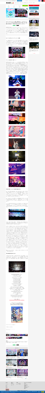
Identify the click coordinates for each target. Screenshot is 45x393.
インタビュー (19, 5)
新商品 (17, 382)
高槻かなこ (10, 342)
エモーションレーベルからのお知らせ (27, 382)
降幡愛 (16, 342)
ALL (8, 5)
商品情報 (25, 383)
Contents (7, 382)
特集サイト (12, 382)
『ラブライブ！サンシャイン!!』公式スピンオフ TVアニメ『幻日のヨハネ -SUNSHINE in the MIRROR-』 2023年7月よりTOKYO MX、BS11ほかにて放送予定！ (17, 304)
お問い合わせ (25, 387)
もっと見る (34, 16)
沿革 (24, 388)
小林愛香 (7, 342)
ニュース (14, 5)
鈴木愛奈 (13, 342)
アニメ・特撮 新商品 (19, 383)
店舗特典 (6, 387)
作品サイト (12, 383)
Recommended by (23, 378)
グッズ (6, 388)
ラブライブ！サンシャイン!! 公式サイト (10, 324)
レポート (25, 5)
